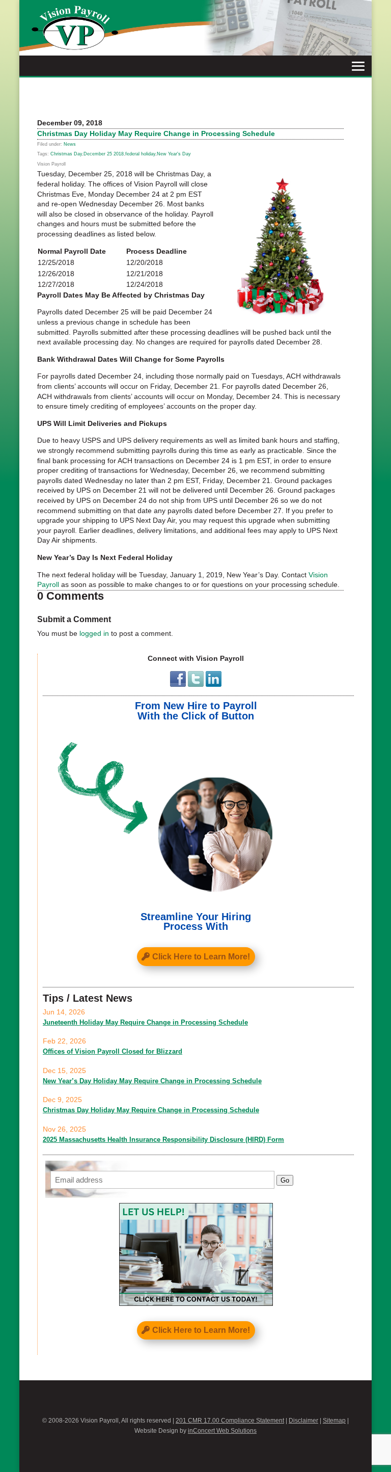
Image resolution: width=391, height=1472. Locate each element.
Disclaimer (303, 1420)
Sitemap (334, 1420)
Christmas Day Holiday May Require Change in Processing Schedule (151, 1110)
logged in (94, 633)
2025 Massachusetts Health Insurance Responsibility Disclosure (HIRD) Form (163, 1139)
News (70, 144)
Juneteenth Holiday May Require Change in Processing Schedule (145, 1022)
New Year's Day (174, 153)
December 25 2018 (103, 153)
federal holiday (140, 153)
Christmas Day (66, 153)
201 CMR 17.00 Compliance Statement (230, 1420)
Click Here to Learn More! (201, 956)
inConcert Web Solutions (222, 1430)
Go (285, 1180)
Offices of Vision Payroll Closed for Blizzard (112, 1051)
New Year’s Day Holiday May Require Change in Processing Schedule (152, 1081)
